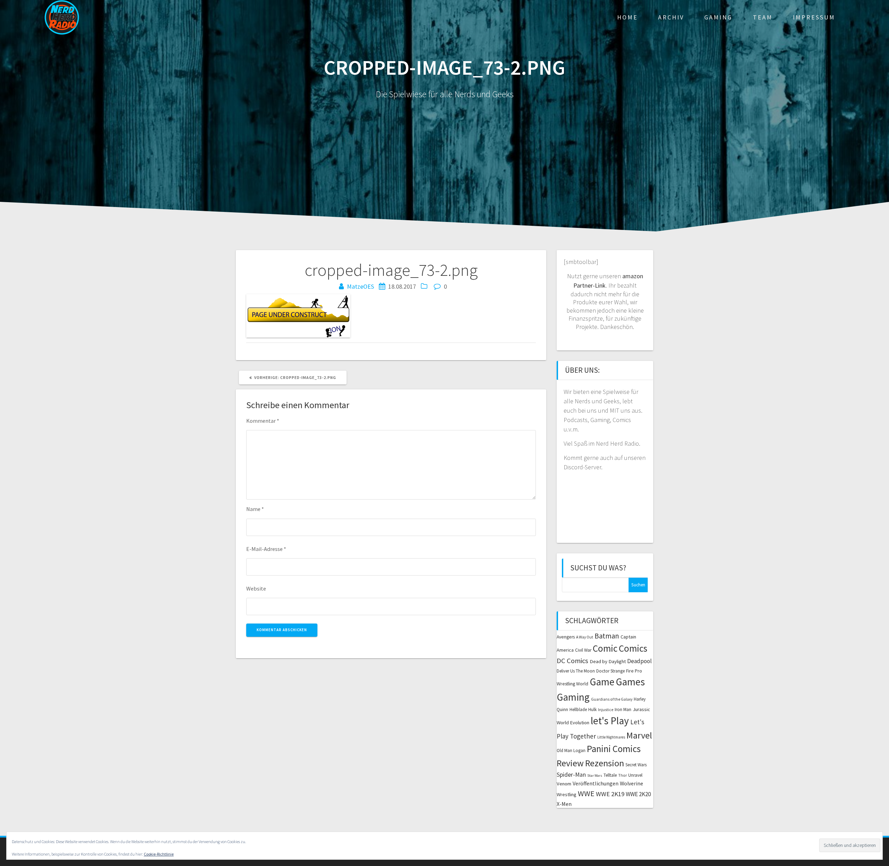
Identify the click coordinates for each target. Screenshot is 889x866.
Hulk (592, 709)
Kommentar (262, 420)
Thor (622, 775)
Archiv (671, 17)
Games (630, 681)
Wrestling (566, 794)
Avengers (566, 637)
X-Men (564, 803)
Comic (605, 648)
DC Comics (572, 660)
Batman (607, 636)
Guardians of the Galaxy (611, 699)
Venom (564, 784)
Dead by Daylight (608, 661)
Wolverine (631, 783)
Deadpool (639, 661)
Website (256, 588)
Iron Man (623, 709)
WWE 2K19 (610, 794)
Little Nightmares (611, 737)
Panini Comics (614, 748)
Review (570, 763)
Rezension (604, 763)
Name (255, 508)
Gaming (718, 17)
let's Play (610, 720)
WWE (586, 793)
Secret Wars (636, 765)
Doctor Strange (610, 671)
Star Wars (594, 775)
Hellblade (578, 709)
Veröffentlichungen (595, 783)
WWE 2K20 (638, 794)
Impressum (814, 17)
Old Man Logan (571, 750)
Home (627, 17)
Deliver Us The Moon (576, 671)
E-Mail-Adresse (266, 548)
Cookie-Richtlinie (159, 854)
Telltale (610, 775)
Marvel (639, 735)
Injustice (605, 709)
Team (763, 17)
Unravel (635, 775)
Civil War (583, 650)
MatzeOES (360, 286)
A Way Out (584, 637)
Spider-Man (571, 774)
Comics (633, 648)
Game (602, 681)
